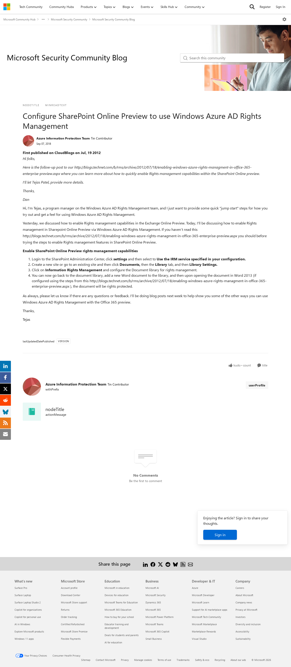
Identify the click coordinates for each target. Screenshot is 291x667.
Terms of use (164, 660)
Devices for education (116, 595)
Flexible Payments (71, 638)
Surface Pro (21, 588)
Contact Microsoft (105, 660)
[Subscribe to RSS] (183, 563)
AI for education (113, 642)
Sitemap (85, 660)
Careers (240, 588)
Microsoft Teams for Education (121, 602)
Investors (241, 617)
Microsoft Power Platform (159, 617)
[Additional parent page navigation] (43, 19)
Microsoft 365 (153, 609)
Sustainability (243, 638)
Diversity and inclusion (248, 624)
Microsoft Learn (200, 602)
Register (265, 7)
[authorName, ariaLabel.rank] (28, 141)
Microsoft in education (117, 588)
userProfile (257, 385)
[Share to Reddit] (168, 563)
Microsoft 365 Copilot (157, 631)
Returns (65, 609)
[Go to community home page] (6, 6)
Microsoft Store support (74, 602)
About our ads (238, 660)
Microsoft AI (152, 588)
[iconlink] (32, 412)
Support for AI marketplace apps (209, 609)
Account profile (69, 588)
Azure (195, 588)
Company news (244, 602)
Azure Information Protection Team (63, 138)
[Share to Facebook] (153, 563)
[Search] (252, 7)
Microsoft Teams (154, 624)
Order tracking (69, 617)
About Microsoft (244, 595)
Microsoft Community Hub (19, 19)
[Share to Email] (190, 563)
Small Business (154, 638)
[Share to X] (160, 563)
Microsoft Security (156, 595)
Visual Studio (199, 638)
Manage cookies (143, 660)
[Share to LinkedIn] (145, 563)
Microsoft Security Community (69, 19)
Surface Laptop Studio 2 (28, 602)
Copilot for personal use (28, 617)
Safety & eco (202, 660)
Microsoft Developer (203, 595)
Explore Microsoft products (29, 631)
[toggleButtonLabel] (284, 19)
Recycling (220, 660)
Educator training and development (116, 626)
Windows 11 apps (24, 638)
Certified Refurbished (72, 624)
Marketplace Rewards (204, 631)
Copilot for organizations (28, 609)
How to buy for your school (119, 617)
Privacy (125, 660)
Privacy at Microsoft (246, 609)
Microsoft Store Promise (74, 631)
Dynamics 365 (153, 602)
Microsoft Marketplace (204, 624)
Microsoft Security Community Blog (113, 19)
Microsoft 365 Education (118, 609)
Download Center (70, 595)
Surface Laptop (23, 595)
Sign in (220, 534)
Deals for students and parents (122, 635)
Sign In (280, 7)
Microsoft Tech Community (206, 617)
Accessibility (242, 631)
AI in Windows (22, 624)
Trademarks (183, 660)
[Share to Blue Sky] (175, 563)
